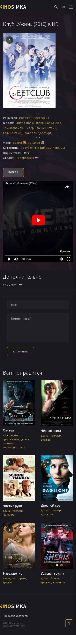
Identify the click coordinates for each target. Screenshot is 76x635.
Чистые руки (12, 506)
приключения (11, 439)
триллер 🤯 (36, 142)
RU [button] (63, 7)
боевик (54, 578)
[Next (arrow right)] (69, 317)
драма (25, 439)
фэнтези (8, 443)
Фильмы (59, 148)
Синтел (8, 430)
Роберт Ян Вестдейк (34, 118)
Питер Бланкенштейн (40, 128)
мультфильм (10, 435)
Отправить (20, 351)
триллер (55, 435)
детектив (47, 514)
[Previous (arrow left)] (7, 317)
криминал (9, 515)
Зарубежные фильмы (36, 148)
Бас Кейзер (53, 123)
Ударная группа (52, 573)
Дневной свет (51, 505)
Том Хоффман (13, 128)
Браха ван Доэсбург (36, 133)
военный (46, 439)
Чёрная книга (51, 430)
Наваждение (12, 573)
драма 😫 (20, 142)
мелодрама (10, 578)
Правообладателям (15, 616)
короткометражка (14, 447)
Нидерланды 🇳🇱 (27, 158)
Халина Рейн (12, 133)
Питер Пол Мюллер (30, 123)
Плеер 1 (13, 172)
